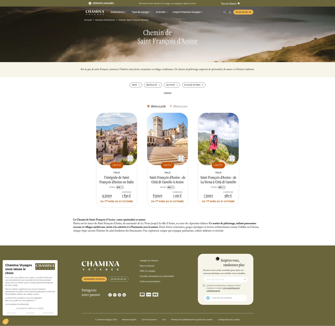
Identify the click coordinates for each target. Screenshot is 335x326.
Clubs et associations (150, 281)
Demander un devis (94, 279)
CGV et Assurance (149, 320)
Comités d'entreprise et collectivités (157, 276)
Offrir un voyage (147, 271)
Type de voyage (140, 12)
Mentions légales (129, 320)
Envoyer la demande (245, 279)
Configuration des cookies (229, 320)
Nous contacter (147, 266)
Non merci (11, 313)
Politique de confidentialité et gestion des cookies (192, 320)
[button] (5, 321)
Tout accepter (48, 313)
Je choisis (30, 313)
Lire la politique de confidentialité (17, 304)
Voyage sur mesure (149, 260)
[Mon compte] (230, 12)
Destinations (117, 12)
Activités (160, 12)
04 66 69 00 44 (243, 12)
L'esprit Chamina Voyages (187, 12)
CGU (164, 320)
